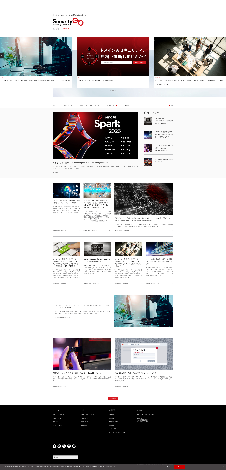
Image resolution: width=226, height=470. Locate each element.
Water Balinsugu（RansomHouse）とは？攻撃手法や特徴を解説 (164, 121)
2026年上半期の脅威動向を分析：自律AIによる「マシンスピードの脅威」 (66, 202)
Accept (179, 466)
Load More (113, 398)
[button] (2, 55)
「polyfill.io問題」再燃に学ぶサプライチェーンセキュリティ (136, 373)
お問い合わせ (84, 418)
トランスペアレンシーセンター (117, 432)
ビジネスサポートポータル (88, 414)
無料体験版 (84, 425)
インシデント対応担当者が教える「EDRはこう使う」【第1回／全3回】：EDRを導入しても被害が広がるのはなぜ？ (128, 262)
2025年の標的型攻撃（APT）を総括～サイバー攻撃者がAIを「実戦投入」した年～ (164, 134)
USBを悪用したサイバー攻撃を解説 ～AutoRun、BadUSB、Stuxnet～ (164, 148)
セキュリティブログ (58, 414)
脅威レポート (56, 421)
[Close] (223, 467)
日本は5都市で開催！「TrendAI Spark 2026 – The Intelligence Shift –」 (82, 163)
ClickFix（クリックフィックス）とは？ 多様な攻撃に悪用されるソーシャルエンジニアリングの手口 (82, 306)
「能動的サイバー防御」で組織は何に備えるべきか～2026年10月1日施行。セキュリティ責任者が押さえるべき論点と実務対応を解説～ (143, 219)
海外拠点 (111, 425)
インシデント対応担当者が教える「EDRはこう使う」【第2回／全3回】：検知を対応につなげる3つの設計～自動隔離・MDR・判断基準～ (66, 262)
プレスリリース (57, 418)
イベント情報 (112, 429)
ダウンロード (84, 421)
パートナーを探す (58, 425)
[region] (113, 467)
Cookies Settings (167, 466)
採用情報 (111, 418)
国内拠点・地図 (113, 421)
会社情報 (111, 414)
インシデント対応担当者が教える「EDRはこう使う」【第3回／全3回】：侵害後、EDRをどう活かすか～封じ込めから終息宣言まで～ (97, 204)
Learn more (113, 466)
